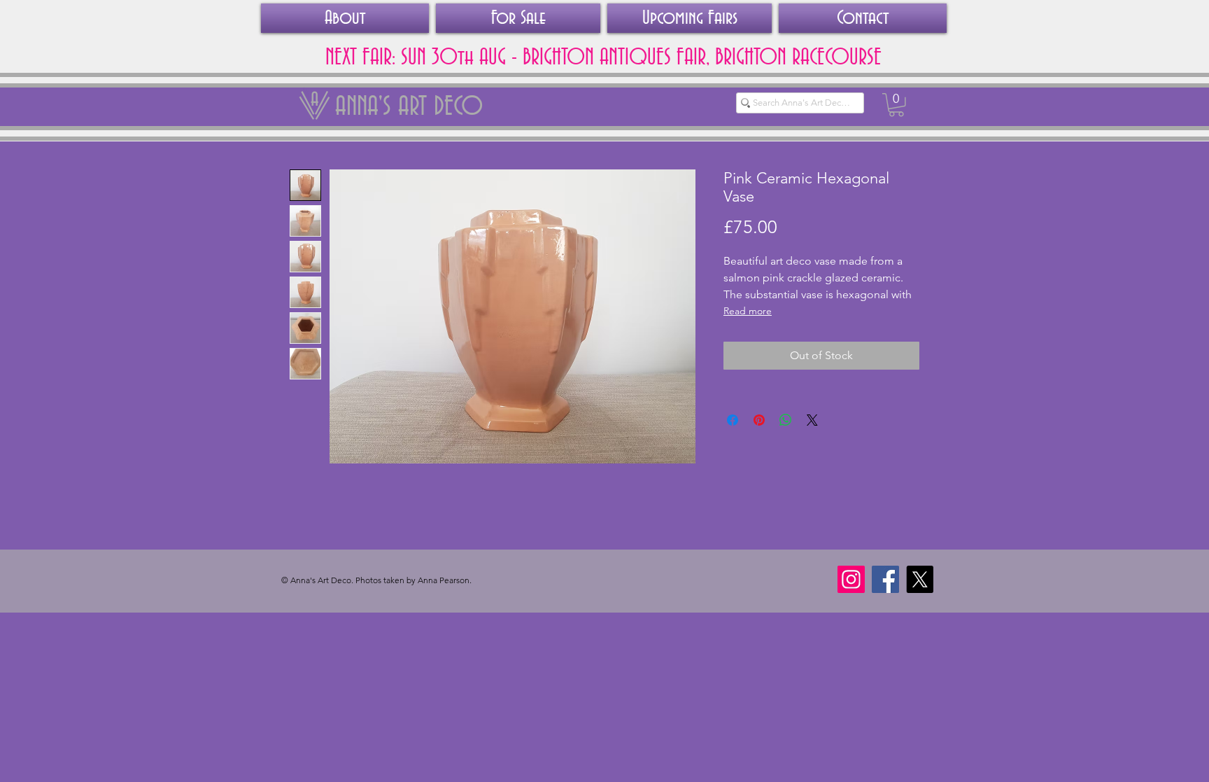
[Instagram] (851, 579)
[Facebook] (885, 579)
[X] (919, 579)
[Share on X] (812, 420)
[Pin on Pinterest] (759, 420)
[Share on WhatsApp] (785, 420)
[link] (896, 105)
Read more (747, 311)
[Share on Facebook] (732, 420)
